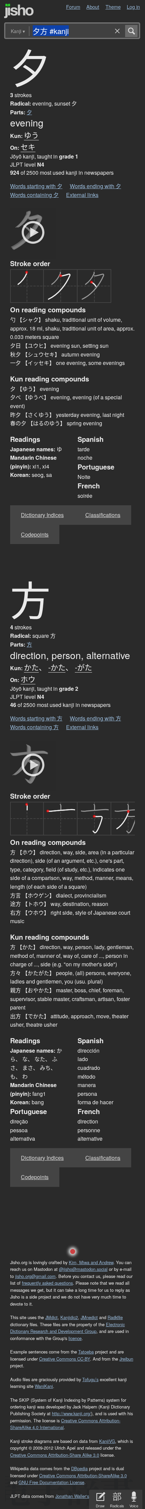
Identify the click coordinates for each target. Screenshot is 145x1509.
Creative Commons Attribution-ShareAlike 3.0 (83, 1475)
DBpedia (79, 1468)
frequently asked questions (47, 1283)
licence (75, 1338)
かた (31, 667)
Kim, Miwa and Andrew (91, 1262)
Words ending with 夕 (95, 186)
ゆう (31, 135)
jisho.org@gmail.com (35, 1276)
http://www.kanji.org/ (71, 1413)
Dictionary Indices (42, 515)
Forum (73, 6)
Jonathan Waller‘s (72, 1496)
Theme (113, 6)
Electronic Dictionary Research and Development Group (67, 1327)
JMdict (51, 1317)
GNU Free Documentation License (51, 1482)
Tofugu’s (90, 1379)
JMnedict (89, 1317)
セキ (28, 146)
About (92, 6)
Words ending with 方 (95, 718)
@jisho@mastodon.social (83, 1269)
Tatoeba (86, 1351)
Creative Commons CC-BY (64, 1359)
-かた (56, 667)
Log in (133, 6)
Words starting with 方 (36, 718)
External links (82, 195)
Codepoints (35, 534)
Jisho (19, 11)
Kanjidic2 (69, 1317)
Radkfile (115, 1317)
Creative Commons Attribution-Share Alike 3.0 (54, 1455)
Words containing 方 (34, 727)
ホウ (28, 679)
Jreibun (126, 1359)
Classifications (102, 515)
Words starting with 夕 (36, 186)
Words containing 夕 (34, 195)
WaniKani (44, 1386)
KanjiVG (107, 1441)
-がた (83, 667)
